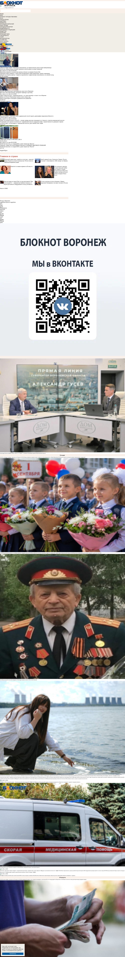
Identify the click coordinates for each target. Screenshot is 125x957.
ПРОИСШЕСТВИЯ (4, 34)
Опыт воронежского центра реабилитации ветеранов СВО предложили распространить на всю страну (82, 870)
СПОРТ (2, 37)
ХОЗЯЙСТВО (3, 40)
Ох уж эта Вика (4, 76)
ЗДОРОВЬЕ (3, 21)
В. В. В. (2, 148)
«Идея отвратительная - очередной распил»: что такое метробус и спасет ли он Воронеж (23, 95)
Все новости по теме (5, 70)
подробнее (13, 202)
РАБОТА (9, 44)
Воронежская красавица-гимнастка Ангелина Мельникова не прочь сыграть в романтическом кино (67, 778)
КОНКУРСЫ (3, 22)
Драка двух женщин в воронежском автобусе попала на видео (19, 872)
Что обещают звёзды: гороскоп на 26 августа (11, 457)
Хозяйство (2, 99)
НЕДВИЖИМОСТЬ (5, 28)
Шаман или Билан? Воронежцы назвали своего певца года (15, 97)
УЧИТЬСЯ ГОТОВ (8, 45)
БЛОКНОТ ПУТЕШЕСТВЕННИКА (8, 16)
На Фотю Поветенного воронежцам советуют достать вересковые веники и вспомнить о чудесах (55, 875)
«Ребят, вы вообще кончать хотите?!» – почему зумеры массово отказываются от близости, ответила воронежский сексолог (32, 120)
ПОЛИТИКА (3, 32)
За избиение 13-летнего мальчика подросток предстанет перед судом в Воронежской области (51, 553)
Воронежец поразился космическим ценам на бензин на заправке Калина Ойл (20, 72)
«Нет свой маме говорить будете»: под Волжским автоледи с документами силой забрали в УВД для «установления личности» (28, 870)
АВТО (1, 15)
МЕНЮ (2, 14)
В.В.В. (1, 18)
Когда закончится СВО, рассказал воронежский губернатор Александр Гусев (55, 777)
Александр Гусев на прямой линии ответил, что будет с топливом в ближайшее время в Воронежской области (23, 453)
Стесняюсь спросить (5, 101)
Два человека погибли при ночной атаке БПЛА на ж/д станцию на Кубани (17, 875)
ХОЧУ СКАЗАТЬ (4, 41)
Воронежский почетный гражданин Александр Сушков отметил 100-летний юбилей (19, 679)
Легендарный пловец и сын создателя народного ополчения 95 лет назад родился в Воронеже (41, 879)
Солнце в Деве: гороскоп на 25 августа (10, 879)
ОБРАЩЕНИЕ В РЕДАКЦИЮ (7, 29)
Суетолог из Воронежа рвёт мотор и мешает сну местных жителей (87, 553)
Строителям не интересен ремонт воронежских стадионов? (72, 457)
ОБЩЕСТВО (3, 31)
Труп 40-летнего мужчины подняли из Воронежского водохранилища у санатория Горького (21, 867)
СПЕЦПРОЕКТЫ (4, 35)
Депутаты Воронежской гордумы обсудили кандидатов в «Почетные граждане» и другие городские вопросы (57, 782)
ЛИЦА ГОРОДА (4, 25)
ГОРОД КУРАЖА (4, 19)
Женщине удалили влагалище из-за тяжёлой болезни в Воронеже (59, 775)
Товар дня (2, 124)
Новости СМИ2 (4, 188)
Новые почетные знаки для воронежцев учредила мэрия (74, 879)
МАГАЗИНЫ (8, 51)
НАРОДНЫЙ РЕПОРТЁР (6, 27)
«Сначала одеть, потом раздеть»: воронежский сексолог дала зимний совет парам (21, 123)
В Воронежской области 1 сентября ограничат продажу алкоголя (15, 553)
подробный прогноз (5, 202)
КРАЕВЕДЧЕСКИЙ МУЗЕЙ (7, 24)
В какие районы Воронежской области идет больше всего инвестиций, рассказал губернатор (93, 777)
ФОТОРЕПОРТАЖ (4, 38)
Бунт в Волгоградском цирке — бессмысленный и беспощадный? (15, 782)
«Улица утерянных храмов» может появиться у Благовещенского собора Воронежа (41, 457)
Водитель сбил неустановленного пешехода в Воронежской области (30, 778)
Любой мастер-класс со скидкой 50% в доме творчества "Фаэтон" (17, 143)
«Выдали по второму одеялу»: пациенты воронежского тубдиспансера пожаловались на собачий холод (27, 75)
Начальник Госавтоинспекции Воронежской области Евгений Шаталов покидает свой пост (94, 775)
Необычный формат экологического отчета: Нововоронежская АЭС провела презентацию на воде (22, 775)
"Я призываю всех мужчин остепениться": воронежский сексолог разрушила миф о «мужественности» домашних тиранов (31, 121)
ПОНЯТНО (13, 953)
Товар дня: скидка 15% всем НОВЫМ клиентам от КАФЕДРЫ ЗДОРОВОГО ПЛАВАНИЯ (23, 145)
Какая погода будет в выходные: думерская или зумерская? (15, 98)
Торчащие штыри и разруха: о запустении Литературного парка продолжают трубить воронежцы (25, 73)
